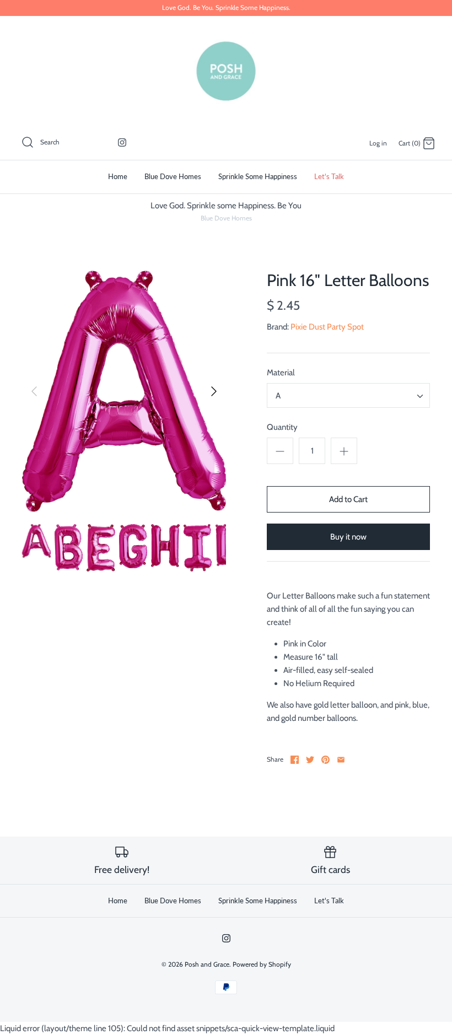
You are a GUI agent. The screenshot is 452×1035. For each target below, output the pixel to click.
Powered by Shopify (262, 964)
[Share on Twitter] (310, 760)
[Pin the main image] (325, 760)
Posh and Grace (207, 964)
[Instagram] (122, 142)
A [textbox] (278, 396)
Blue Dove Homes (172, 176)
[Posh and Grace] (226, 71)
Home (117, 176)
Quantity (282, 427)
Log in (378, 143)
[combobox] (348, 395)
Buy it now (348, 537)
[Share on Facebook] (294, 760)
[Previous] (34, 391)
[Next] (214, 391)
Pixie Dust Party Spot (327, 327)
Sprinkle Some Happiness (257, 176)
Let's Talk (329, 176)
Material (281, 373)
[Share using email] (341, 760)
